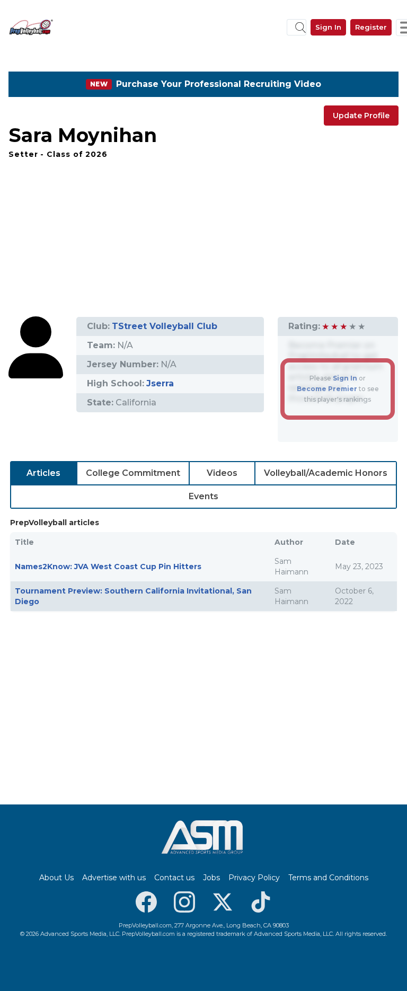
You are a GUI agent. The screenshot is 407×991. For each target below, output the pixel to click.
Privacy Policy (254, 877)
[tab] (44, 473)
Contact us (174, 877)
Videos (222, 473)
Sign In (328, 27)
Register (371, 27)
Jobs (211, 877)
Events (203, 496)
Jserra (160, 383)
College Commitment (133, 473)
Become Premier (327, 389)
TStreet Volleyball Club (164, 326)
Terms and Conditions (328, 877)
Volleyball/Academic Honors (325, 473)
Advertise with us (114, 877)
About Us (56, 877)
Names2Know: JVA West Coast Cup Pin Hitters (108, 566)
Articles (43, 473)
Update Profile (361, 115)
